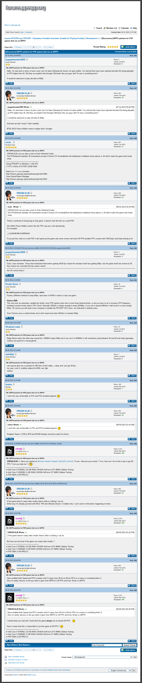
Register (29, 32)
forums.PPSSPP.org (13, 38)
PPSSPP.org (19, 670)
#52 (135, 323)
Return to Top (29, 670)
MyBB (15, 675)
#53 (135, 350)
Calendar (125, 28)
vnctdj (59, 443)
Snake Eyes (12, 284)
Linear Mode (132, 51)
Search (99, 28)
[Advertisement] (55, 17)
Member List (111, 28)
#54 (135, 380)
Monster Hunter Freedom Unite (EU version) (55, 461)
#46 (135, 55)
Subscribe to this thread (16, 663)
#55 (135, 406)
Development (91, 38)
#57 (135, 484)
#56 (135, 444)
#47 (135, 88)
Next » (51, 47)
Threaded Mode (120, 51)
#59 (135, 560)
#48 (135, 138)
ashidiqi (10, 354)
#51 (135, 280)
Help (135, 28)
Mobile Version (53, 670)
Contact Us (10, 670)
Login (22, 32)
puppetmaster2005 (15, 59)
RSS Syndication (64, 670)
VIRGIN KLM (23, 93)
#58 (135, 513)
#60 (135, 590)
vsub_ (9, 142)
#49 (135, 188)
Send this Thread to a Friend (17, 660)
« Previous (17, 47)
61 (45, 47)
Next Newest (23, 645)
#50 (135, 248)
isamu (9, 384)
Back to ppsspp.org (12, 25)
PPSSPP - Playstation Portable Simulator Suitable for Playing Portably (54, 38)
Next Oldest (12, 645)
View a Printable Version (16, 656)
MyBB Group (31, 675)
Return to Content (41, 670)
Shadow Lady (13, 327)
